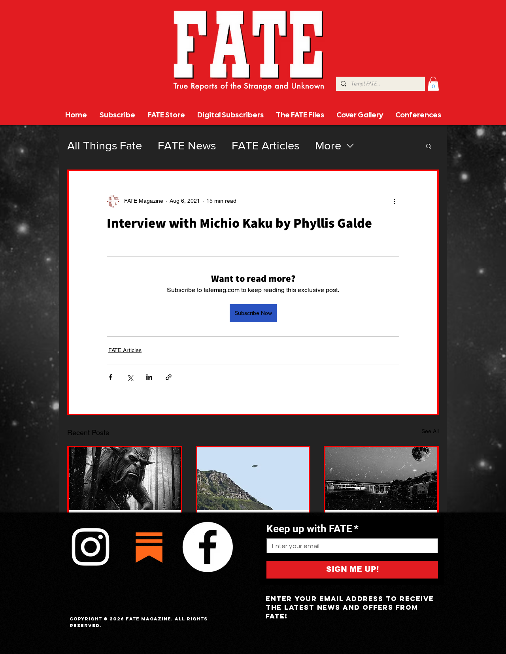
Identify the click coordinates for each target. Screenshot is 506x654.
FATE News (187, 145)
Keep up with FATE (312, 529)
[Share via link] (168, 377)
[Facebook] (207, 547)
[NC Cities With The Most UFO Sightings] (253, 478)
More (328, 145)
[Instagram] (90, 547)
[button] (433, 84)
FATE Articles (265, 145)
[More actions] (394, 201)
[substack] (149, 547)
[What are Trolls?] (125, 478)
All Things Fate (104, 145)
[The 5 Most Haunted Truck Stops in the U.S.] (381, 478)
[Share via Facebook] (110, 377)
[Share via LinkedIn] (149, 377)
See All (430, 431)
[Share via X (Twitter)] (130, 377)
